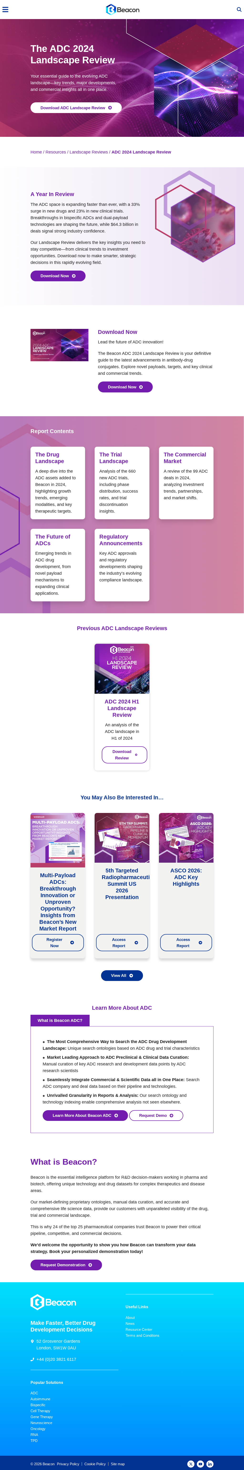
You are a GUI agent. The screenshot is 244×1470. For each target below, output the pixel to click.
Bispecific (38, 1405)
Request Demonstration (63, 1265)
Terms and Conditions (142, 1335)
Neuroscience (41, 1423)
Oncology (38, 1429)
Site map (118, 1464)
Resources (56, 152)
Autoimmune (40, 1399)
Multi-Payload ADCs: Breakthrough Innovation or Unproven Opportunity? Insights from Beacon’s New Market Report (57, 902)
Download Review (121, 754)
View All (118, 975)
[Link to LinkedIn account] (210, 1464)
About (130, 1318)
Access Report (119, 942)
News (130, 1324)
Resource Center (139, 1329)
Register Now (54, 942)
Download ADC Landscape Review (73, 108)
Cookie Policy (95, 1464)
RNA (34, 1435)
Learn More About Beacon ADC (82, 1115)
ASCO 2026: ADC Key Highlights (186, 877)
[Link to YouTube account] (200, 1464)
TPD (34, 1441)
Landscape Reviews (89, 152)
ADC (34, 1393)
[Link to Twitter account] (190, 1464)
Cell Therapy (40, 1411)
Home (36, 152)
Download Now (55, 276)
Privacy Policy (68, 1464)
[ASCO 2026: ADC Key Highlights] (186, 837)
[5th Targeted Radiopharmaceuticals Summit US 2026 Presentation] (122, 837)
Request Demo (153, 1115)
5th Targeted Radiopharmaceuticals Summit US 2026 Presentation (131, 883)
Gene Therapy (41, 1417)
